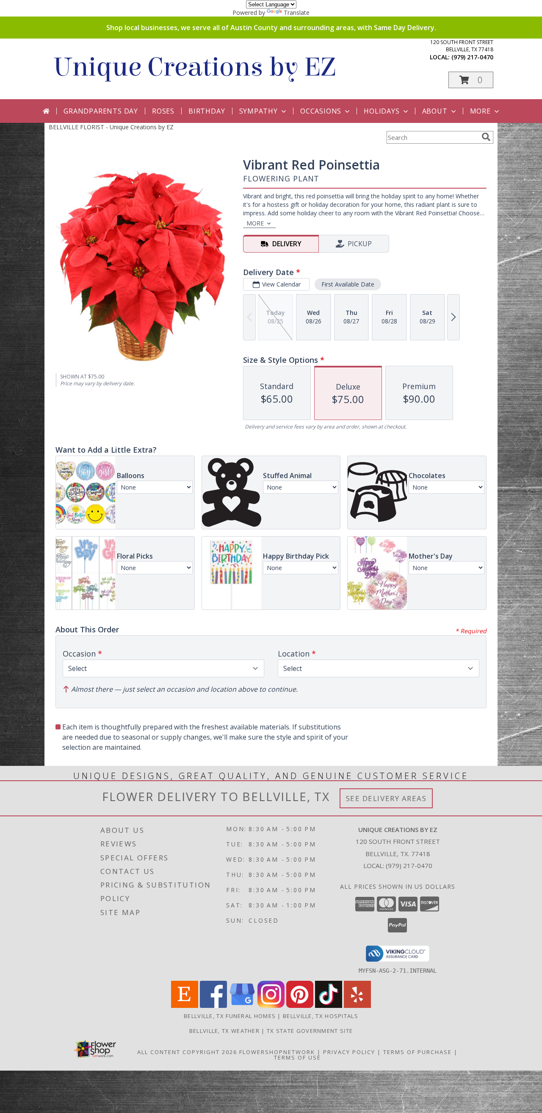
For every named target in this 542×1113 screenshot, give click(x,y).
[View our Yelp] (357, 1006)
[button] (470, 80)
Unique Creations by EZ (194, 67)
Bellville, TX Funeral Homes (230, 1016)
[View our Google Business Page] (242, 1006)
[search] (486, 137)
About (435, 111)
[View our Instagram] (271, 1006)
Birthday (206, 111)
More (480, 111)
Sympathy (258, 111)
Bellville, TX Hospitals (320, 1016)
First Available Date (347, 284)
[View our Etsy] (184, 1006)
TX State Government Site (310, 1031)
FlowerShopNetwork (277, 1052)
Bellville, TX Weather (224, 1031)
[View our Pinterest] (299, 1006)
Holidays (381, 111)
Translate (297, 12)
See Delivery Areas (386, 798)
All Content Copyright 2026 (187, 1052)
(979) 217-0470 (472, 57)
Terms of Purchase (417, 1052)
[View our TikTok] (328, 1006)
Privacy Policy (349, 1052)
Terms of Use (297, 1057)
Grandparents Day (101, 111)
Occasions (320, 111)
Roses (163, 111)
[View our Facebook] (213, 1006)
